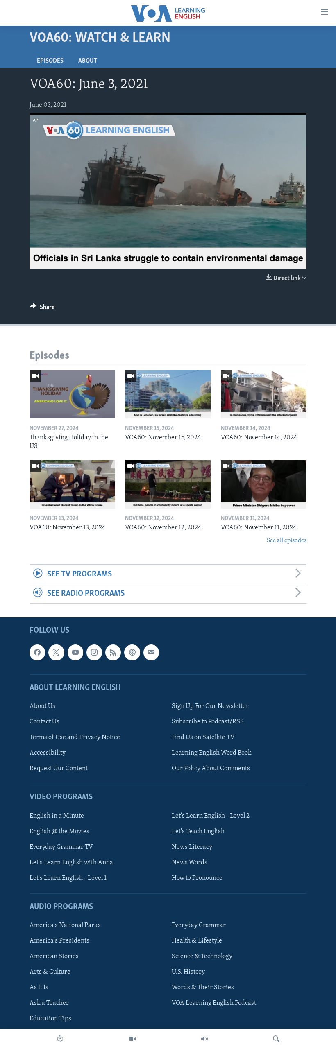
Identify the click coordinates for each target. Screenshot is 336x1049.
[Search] (276, 1039)
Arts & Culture (50, 972)
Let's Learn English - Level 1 (68, 878)
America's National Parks (65, 925)
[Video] (132, 1039)
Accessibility (48, 753)
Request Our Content (59, 769)
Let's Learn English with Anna (71, 862)
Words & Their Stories (203, 988)
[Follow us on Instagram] (94, 652)
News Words (189, 862)
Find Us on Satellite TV (203, 738)
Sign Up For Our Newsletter (210, 706)
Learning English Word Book (212, 753)
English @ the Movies (59, 831)
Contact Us (44, 722)
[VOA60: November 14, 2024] (263, 394)
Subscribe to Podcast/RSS (208, 722)
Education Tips (50, 1019)
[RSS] (113, 652)
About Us (42, 706)
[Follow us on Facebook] (37, 652)
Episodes (50, 61)
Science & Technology (202, 957)
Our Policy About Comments (211, 769)
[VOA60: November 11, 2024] (263, 484)
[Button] (42, 309)
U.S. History (188, 972)
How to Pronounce (197, 878)
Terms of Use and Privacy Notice (75, 738)
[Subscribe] (151, 652)
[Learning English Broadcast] (204, 1039)
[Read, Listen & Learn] (60, 1039)
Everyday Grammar (199, 925)
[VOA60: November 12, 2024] (168, 484)
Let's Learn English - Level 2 (211, 816)
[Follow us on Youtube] (75, 652)
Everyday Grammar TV (61, 847)
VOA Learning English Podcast (214, 1003)
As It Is (39, 988)
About (87, 61)
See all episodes (286, 541)
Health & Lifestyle (197, 941)
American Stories (54, 957)
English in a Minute (57, 816)
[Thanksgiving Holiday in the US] (72, 394)
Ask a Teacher (49, 1003)
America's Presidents (59, 941)
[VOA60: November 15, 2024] (168, 394)
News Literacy (192, 847)
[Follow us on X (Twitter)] (56, 652)
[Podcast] (132, 652)
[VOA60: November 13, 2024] (72, 484)
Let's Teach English (198, 831)
